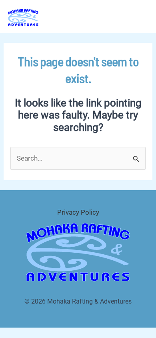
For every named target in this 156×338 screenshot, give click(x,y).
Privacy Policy (78, 212)
